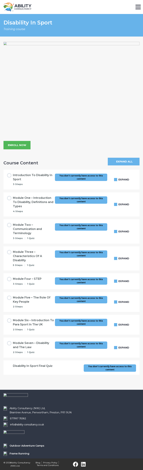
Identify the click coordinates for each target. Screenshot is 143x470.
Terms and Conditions (48, 465)
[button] (138, 7)
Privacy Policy (50, 462)
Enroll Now (17, 145)
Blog (38, 462)
